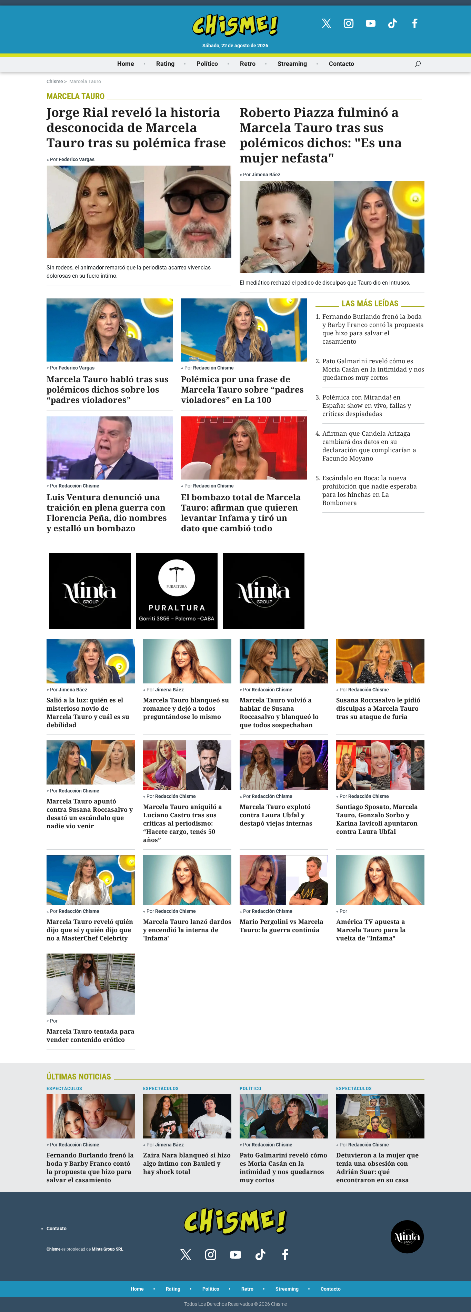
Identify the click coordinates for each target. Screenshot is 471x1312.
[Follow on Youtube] (370, 23)
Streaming (292, 63)
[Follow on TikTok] (392, 23)
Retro (247, 63)
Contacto (341, 63)
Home (125, 63)
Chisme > (57, 81)
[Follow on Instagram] (348, 23)
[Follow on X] (326, 23)
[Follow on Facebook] (414, 23)
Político (207, 63)
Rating (165, 63)
